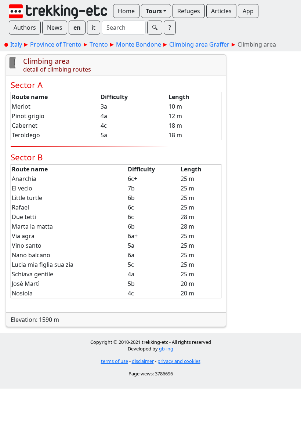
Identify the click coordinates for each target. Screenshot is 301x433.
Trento (99, 44)
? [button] (169, 27)
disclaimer (143, 361)
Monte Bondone (138, 44)
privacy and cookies (178, 361)
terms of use (114, 361)
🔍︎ (154, 27)
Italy (16, 44)
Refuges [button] (188, 11)
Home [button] (126, 11)
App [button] (248, 11)
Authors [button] (25, 27)
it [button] (93, 27)
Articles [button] (221, 11)
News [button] (54, 27)
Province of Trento (55, 44)
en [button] (77, 27)
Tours (154, 11)
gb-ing (166, 348)
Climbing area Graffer (199, 44)
